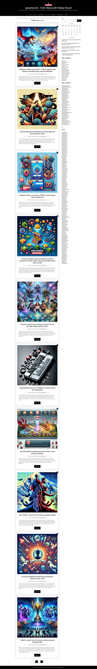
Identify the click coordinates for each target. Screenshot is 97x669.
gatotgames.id (64, 196)
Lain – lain (48, 14)
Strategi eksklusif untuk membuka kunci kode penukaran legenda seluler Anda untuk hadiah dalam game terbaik (37, 261)
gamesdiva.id (64, 144)
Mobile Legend (60, 14)
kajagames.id (64, 223)
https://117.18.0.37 (65, 74)
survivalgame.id (65, 177)
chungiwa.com (64, 106)
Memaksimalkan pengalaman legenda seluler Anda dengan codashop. (37, 452)
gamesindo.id (64, 143)
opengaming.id (64, 168)
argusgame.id (64, 174)
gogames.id (64, 252)
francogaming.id (65, 202)
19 (63, 32)
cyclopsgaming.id (65, 228)
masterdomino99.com (66, 72)
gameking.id (64, 258)
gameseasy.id (64, 248)
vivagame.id (64, 163)
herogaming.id (64, 132)
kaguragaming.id (65, 236)
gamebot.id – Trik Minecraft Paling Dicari (48, 7)
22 (71, 32)
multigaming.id (64, 246)
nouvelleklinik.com (65, 114)
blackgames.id (64, 197)
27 (65, 34)
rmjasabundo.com (65, 102)
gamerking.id (64, 232)
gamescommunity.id (65, 217)
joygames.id (64, 219)
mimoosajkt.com (65, 103)
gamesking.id (64, 249)
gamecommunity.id (65, 230)
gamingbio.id (64, 179)
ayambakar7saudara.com (66, 86)
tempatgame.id (64, 192)
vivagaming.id (64, 137)
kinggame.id (64, 262)
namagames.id (64, 152)
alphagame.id (64, 213)
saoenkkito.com (65, 90)
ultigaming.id (64, 245)
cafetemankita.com (65, 101)
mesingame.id (64, 162)
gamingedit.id (64, 200)
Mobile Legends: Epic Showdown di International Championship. (37, 641)
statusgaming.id (65, 247)
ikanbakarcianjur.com (66, 107)
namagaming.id (65, 135)
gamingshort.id (64, 201)
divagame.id (64, 165)
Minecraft (53, 14)
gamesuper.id (64, 158)
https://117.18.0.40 (65, 76)
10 (77, 29)
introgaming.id (64, 183)
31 (77, 34)
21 (68, 32)
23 (74, 32)
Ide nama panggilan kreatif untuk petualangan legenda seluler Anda (37, 578)
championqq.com (65, 75)
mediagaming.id (65, 224)
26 (63, 34)
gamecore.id (64, 154)
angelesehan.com (65, 96)
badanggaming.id (65, 208)
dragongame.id (64, 263)
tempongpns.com (65, 88)
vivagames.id (64, 150)
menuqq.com (64, 80)
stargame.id (64, 167)
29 (71, 34)
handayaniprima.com (66, 91)
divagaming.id (64, 133)
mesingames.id (64, 148)
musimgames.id (65, 151)
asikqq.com (64, 60)
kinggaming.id (64, 241)
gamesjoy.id (64, 218)
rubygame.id (64, 173)
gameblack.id (64, 211)
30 (74, 34)
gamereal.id (64, 203)
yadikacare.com (65, 118)
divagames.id (64, 149)
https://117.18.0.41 (65, 69)
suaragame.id (64, 185)
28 (68, 34)
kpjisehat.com (64, 108)
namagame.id (64, 166)
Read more (37, 83)
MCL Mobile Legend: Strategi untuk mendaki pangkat (37, 515)
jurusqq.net (64, 65)
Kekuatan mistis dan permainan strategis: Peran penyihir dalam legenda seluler (37, 325)
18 (79, 31)
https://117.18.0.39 (65, 64)
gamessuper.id (64, 145)
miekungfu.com (65, 100)
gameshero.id (64, 140)
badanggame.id (65, 215)
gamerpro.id (64, 234)
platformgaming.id (65, 240)
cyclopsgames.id (65, 220)
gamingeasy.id (64, 235)
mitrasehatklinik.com (66, 109)
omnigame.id (64, 188)
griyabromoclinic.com (66, 124)
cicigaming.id (64, 198)
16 (74, 31)
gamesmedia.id (64, 222)
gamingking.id (64, 238)
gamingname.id (65, 237)
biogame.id (64, 190)
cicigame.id (64, 214)
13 (65, 31)
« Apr (70, 37)
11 (79, 29)
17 (77, 31)
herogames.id (64, 146)
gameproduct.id (65, 206)
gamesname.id (64, 251)
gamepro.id (64, 260)
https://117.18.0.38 (65, 71)
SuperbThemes (60, 667)
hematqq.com (64, 77)
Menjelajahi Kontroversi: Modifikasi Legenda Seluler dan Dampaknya (37, 389)
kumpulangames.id (65, 189)
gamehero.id (64, 156)
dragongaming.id (65, 243)
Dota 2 (34, 14)
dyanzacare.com (65, 123)
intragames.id (64, 182)
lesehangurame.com (65, 85)
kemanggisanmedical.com (67, 112)
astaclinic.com (64, 119)
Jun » (73, 37)
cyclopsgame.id (64, 229)
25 (79, 32)
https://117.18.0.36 (65, 62)
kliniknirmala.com (65, 113)
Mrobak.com (64, 98)
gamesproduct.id (65, 194)
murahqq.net (64, 68)
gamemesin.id (64, 155)
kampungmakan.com (66, 92)
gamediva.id (64, 157)
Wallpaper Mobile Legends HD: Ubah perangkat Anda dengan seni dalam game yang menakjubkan (37, 70)
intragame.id (64, 186)
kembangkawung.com (66, 105)
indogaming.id (64, 134)
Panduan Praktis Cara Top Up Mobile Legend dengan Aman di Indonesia (37, 196)
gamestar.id (64, 160)
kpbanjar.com (64, 111)
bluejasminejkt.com (65, 97)
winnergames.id (65, 169)
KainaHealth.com (65, 115)
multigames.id (64, 254)
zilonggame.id (64, 172)
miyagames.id (64, 195)
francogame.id (64, 209)
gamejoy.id (64, 231)
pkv (62, 126)
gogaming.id (64, 242)
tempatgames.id (65, 184)
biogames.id (64, 180)
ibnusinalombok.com (66, 120)
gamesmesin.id (64, 142)
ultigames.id (64, 253)
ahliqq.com (64, 63)
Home (30, 14)
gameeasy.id (64, 257)
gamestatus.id (64, 259)
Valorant (66, 14)
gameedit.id (64, 207)
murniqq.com (64, 79)
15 (71, 31)
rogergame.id (64, 212)
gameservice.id (64, 205)
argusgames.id (64, 171)
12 (63, 31)
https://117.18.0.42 (65, 66)
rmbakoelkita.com (65, 95)
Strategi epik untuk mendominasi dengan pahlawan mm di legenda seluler (37, 133)
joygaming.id (64, 225)
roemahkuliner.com (65, 89)
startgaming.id (64, 138)
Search (63, 18)
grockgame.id (64, 175)
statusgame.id (64, 139)
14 (68, 31)
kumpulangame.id (65, 191)
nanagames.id (64, 226)
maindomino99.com (65, 70)
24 (77, 32)
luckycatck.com (64, 94)
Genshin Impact (41, 14)
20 (65, 32)
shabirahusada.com (65, 117)
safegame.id (64, 178)
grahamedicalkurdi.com (66, 122)
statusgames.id (64, 255)
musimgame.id (64, 161)
